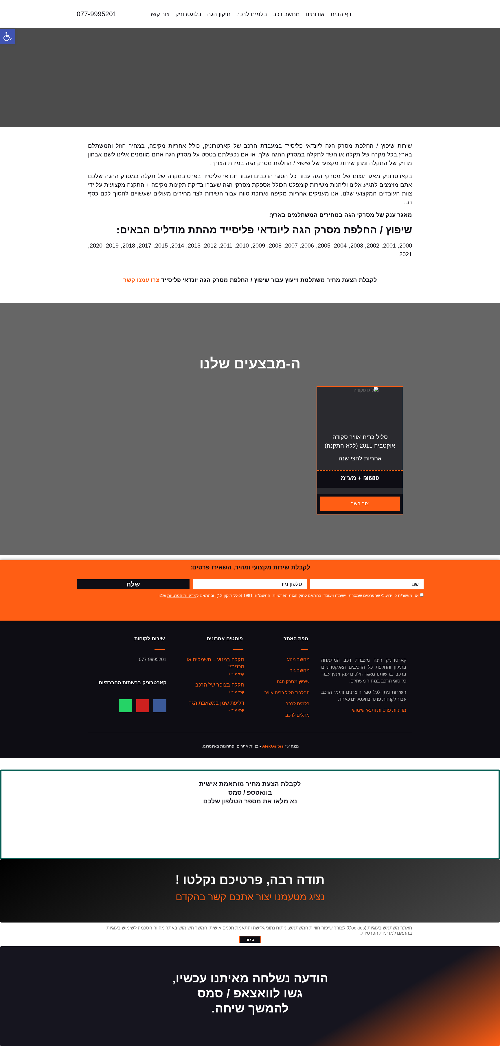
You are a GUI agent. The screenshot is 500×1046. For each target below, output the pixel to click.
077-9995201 (97, 14)
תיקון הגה (219, 14)
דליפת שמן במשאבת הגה (216, 703)
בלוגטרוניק (188, 14)
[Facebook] (159, 705)
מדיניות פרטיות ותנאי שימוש (379, 710)
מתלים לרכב (297, 715)
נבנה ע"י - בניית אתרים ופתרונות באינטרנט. (250, 746)
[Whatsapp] (125, 705)
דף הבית (340, 14)
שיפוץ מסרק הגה (293, 681)
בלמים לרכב (251, 14)
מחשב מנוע (298, 659)
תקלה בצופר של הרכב (219, 685)
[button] (7, 36)
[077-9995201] (66, 14)
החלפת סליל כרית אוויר (287, 692)
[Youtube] (142, 705)
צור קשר (159, 14)
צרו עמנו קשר (141, 280)
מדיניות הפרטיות (181, 595)
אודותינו (315, 14)
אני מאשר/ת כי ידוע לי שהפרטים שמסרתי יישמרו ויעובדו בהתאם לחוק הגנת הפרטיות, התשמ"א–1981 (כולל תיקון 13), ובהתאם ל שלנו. (288, 595)
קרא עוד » (236, 674)
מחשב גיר (300, 670)
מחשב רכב (286, 14)
